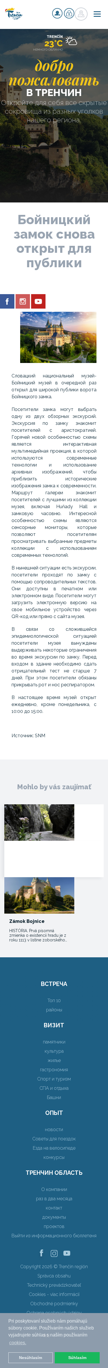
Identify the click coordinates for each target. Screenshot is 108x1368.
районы (54, 1010)
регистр (57, 13)
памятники (54, 1042)
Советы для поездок (54, 1139)
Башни (54, 1097)
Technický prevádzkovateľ (54, 1285)
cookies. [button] (17, 1342)
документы (54, 1217)
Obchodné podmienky (54, 1303)
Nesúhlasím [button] (30, 1357)
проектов (54, 1226)
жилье (54, 1060)
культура (54, 1051)
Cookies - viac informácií (54, 1294)
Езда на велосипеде (54, 1148)
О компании (54, 1189)
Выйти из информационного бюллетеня (54, 1235)
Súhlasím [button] (77, 1357)
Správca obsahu (54, 1276)
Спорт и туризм (54, 1079)
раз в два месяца (54, 1198)
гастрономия (54, 1069)
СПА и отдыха (54, 1088)
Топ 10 (54, 1000)
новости (54, 1129)
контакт (54, 1208)
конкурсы (54, 1157)
